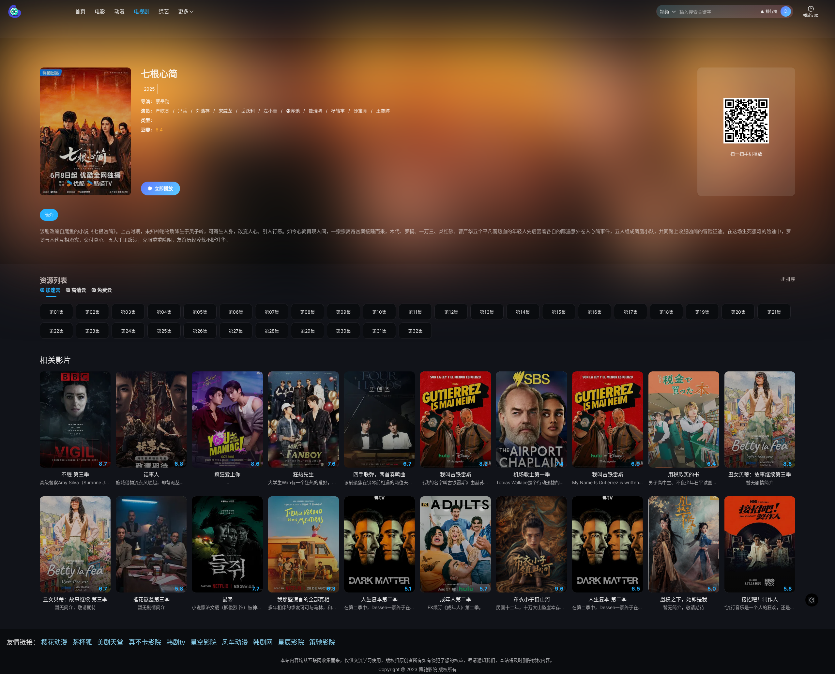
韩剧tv (175, 642)
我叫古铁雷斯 (455, 474)
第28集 (272, 331)
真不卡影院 (145, 642)
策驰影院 (322, 642)
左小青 (271, 110)
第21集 (774, 312)
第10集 (379, 312)
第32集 (415, 331)
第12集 (451, 312)
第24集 (128, 331)
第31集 (379, 331)
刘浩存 (203, 110)
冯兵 (183, 110)
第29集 (307, 331)
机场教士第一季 (531, 474)
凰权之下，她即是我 (683, 599)
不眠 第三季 (75, 474)
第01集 (56, 312)
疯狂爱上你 (227, 474)
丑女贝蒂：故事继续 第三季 (75, 599)
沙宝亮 (361, 110)
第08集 (307, 312)
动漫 (119, 11)
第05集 (199, 312)
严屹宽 (163, 110)
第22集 (56, 331)
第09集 (343, 312)
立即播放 (164, 188)
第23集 (92, 331)
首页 (80, 11)
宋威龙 (226, 110)
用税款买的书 (683, 474)
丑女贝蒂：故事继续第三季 (759, 474)
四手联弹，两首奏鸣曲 (379, 474)
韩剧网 (263, 642)
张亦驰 (293, 110)
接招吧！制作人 (759, 599)
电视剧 (141, 11)
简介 (48, 214)
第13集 (487, 312)
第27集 (236, 331)
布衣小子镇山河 (531, 599)
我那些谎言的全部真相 (303, 599)
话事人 (151, 474)
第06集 (235, 312)
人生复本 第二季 (607, 599)
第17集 (631, 312)
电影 (100, 11)
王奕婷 (383, 110)
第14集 (523, 312)
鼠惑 (227, 599)
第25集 (164, 331)
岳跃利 (248, 110)
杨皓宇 (338, 110)
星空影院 (203, 642)
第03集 (128, 312)
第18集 (666, 312)
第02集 (92, 312)
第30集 (343, 331)
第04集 (164, 312)
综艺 (164, 11)
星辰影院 (291, 642)
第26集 (200, 331)
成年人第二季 (455, 599)
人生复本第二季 (379, 599)
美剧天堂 (110, 642)
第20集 (738, 312)
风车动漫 (235, 642)
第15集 (559, 312)
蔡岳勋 (162, 101)
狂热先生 (303, 474)
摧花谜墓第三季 (151, 599)
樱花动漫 (54, 642)
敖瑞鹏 (316, 110)
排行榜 (771, 11)
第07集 (272, 312)
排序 (790, 279)
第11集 (415, 312)
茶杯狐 (82, 642)
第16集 (594, 312)
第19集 (702, 312)
